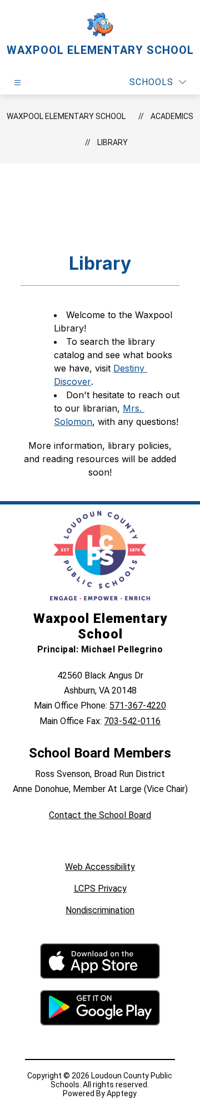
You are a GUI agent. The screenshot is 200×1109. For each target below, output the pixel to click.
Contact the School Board (100, 815)
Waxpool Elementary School (66, 116)
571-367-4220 (137, 705)
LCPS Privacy (100, 888)
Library (112, 142)
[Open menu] (17, 82)
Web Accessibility (100, 867)
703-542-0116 (132, 721)
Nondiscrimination (100, 910)
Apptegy (122, 1093)
